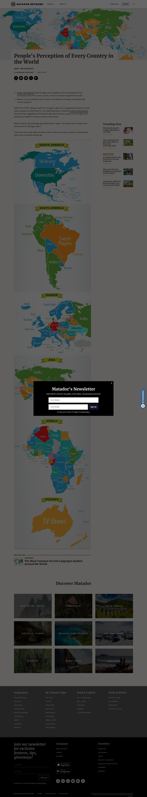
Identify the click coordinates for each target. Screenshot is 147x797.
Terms (76, 412)
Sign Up (93, 407)
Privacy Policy (85, 412)
